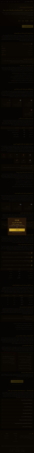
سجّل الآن (17, 229)
